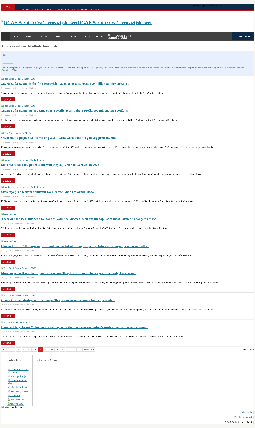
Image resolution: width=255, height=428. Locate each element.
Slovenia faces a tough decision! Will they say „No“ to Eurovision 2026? (51, 165)
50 (74, 349)
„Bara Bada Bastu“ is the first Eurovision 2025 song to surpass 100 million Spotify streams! (65, 83)
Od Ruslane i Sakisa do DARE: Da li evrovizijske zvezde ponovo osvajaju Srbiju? (60, 9)
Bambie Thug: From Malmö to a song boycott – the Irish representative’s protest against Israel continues (74, 327)
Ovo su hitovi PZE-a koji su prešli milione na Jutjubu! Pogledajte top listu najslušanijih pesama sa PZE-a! (75, 246)
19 (35, 349)
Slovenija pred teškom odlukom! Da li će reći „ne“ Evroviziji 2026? (48, 192)
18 (29, 349)
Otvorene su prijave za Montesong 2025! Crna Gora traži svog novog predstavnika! (59, 138)
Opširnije (7, 99)
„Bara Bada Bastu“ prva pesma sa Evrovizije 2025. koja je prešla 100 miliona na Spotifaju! (64, 110)
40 (68, 349)
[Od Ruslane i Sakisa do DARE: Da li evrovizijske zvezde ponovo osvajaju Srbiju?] (19, 372)
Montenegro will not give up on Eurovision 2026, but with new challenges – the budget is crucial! (68, 273)
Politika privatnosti (243, 417)
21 (46, 349)
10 (18, 349)
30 (62, 349)
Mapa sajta (247, 412)
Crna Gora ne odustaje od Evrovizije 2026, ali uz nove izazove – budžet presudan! (58, 300)
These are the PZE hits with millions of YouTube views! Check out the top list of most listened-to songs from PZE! (80, 219)
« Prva (5, 349)
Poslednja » (89, 349)
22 (52, 349)
